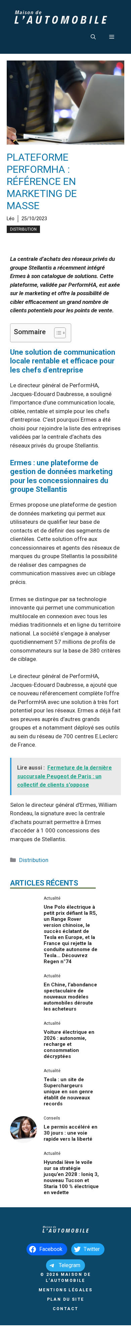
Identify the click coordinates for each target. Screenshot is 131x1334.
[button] (93, 37)
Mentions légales (65, 1290)
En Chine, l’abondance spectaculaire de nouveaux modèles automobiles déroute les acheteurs (70, 997)
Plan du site (65, 1299)
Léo (10, 218)
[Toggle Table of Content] (56, 333)
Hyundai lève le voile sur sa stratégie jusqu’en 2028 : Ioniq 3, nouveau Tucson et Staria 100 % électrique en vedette (71, 1177)
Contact (66, 1308)
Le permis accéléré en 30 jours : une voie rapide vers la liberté (70, 1133)
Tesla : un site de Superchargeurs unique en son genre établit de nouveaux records (68, 1091)
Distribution (23, 229)
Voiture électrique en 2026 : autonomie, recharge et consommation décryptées (69, 1044)
